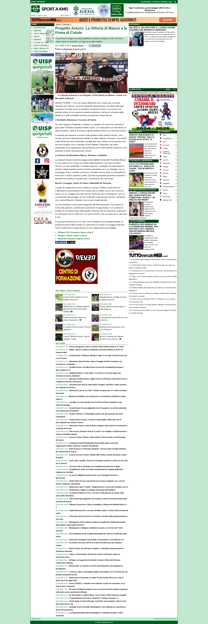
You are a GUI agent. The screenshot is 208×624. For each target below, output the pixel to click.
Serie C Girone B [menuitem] (40, 34)
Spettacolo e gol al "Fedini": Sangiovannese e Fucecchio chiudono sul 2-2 (98, 487)
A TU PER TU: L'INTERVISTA (140, 161)
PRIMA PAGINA (135, 132)
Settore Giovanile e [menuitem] (41, 45)
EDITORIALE (134, 24)
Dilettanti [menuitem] (37, 40)
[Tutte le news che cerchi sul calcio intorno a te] (49, 9)
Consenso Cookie (159, 619)
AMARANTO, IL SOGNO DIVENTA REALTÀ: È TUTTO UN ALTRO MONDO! (76, 309)
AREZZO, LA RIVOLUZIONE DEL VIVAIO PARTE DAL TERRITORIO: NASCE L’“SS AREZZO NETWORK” (142, 196)
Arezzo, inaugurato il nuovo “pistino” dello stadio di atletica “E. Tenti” (96, 347)
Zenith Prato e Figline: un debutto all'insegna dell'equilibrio (92, 490)
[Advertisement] (153, 68)
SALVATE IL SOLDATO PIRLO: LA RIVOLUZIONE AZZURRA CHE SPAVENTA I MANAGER (152, 28)
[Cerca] (175, 1)
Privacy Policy (171, 619)
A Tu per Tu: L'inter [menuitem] (41, 42)
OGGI (168, 90)
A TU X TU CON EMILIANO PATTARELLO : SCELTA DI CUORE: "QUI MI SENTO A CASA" (141, 167)
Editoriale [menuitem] (37, 31)
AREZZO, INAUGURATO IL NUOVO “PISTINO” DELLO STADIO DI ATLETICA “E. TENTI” (141, 138)
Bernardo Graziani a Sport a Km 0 (74, 238)
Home (34, 24)
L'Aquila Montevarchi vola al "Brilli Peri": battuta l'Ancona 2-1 (93, 598)
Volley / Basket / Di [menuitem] (41, 48)
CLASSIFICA (165, 132)
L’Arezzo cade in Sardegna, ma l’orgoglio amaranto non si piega (94, 466)
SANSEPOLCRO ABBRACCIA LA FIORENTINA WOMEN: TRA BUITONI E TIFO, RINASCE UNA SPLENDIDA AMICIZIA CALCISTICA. (143, 228)
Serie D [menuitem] (37, 37)
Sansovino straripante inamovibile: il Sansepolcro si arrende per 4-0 (96, 540)
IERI (174, 90)
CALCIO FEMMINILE (137, 221)
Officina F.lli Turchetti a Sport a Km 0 (75, 232)
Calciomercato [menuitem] (40, 28)
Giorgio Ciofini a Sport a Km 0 (72, 235)
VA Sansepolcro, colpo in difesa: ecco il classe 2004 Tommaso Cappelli (97, 595)
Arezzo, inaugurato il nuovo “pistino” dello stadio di (151, 93)
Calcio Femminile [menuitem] (41, 51)
